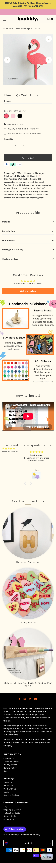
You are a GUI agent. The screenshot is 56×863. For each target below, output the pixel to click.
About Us (7, 782)
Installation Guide (11, 813)
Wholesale (8, 785)
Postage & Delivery (12, 249)
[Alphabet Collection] (28, 533)
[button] (26, 483)
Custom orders (10, 259)
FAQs (5, 807)
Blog (5, 771)
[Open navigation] (4, 19)
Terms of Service (11, 762)
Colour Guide (9, 816)
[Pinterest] (30, 699)
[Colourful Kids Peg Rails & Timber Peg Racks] (28, 654)
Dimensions (8, 240)
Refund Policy (10, 768)
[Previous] (7, 60)
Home (5, 29)
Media (6, 792)
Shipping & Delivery (12, 810)
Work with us (9, 789)
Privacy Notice (10, 765)
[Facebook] (19, 699)
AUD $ (28, 843)
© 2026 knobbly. (11, 834)
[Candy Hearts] (28, 593)
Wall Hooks (15, 29)
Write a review (28, 291)
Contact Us (8, 758)
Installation (8, 231)
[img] (8, 448)
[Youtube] (35, 699)
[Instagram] (25, 699)
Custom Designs (11, 795)
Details (6, 222)
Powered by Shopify (30, 834)
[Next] (49, 60)
